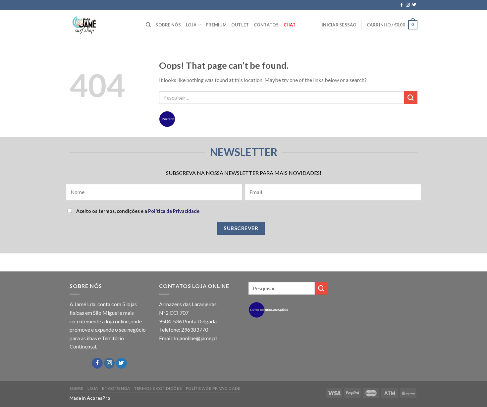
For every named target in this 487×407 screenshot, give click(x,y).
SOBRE (76, 388)
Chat (290, 24)
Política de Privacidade (173, 211)
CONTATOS (266, 24)
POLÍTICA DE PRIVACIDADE (213, 388)
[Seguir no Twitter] (414, 5)
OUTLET (240, 24)
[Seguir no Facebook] (402, 5)
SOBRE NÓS (168, 24)
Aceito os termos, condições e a (137, 211)
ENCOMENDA (116, 388)
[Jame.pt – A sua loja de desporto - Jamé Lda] (103, 25)
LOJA (191, 24)
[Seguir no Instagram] (408, 5)
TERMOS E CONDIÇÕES (158, 388)
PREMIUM (216, 24)
